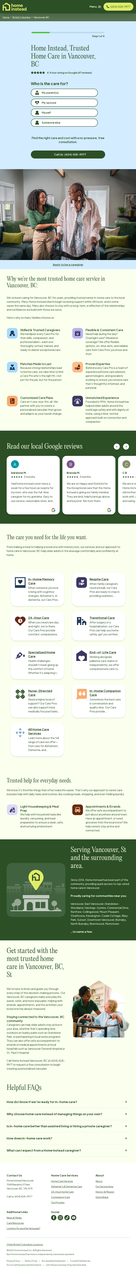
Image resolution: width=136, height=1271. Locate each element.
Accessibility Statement (54, 1261)
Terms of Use (31, 1261)
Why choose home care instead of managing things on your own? (54, 1114)
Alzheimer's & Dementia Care (66, 1186)
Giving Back (102, 1197)
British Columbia (21, 17)
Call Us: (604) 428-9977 (70, 154)
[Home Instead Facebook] (53, 1217)
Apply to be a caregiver (68, 264)
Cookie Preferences (80, 1261)
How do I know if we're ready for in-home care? (42, 1102)
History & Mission (105, 1191)
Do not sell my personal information (24, 1265)
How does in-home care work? (29, 1138)
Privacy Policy (13, 1261)
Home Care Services (62, 1181)
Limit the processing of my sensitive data (66, 1265)
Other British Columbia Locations (25, 1244)
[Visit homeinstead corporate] (15, 7)
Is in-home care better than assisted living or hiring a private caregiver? (59, 1126)
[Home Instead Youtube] (73, 1217)
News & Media (14, 1217)
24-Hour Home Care (62, 1191)
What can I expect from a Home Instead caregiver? (44, 1150)
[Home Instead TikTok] (67, 1217)
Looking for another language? (23, 1228)
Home (6, 17)
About (99, 1181)
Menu (93, 6)
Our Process (58, 1202)
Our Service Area (104, 1186)
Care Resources (15, 1222)
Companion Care (60, 1197)
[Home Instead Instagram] (60, 1217)
